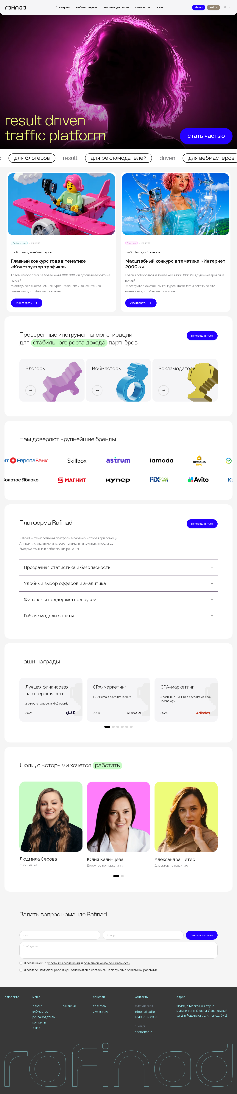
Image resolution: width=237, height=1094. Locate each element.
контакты (142, 7)
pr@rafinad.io (143, 1032)
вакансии (69, 1006)
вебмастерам (86, 7)
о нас (160, 7)
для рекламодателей (70, 158)
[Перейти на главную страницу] (15, 7)
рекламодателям (116, 7)
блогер (37, 1006)
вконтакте (100, 1011)
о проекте (11, 997)
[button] (118, 567)
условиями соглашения (63, 963)
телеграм (99, 1006)
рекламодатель (43, 1017)
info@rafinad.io (145, 1011)
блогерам (62, 7)
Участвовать (23, 302)
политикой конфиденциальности (107, 963)
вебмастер (40, 1011)
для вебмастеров (162, 158)
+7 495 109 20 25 (146, 1017)
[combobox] (225, 7)
